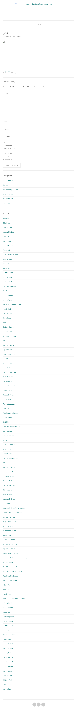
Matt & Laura (7, 671)
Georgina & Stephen (10, 580)
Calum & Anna (8, 295)
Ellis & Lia (6, 223)
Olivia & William (9, 227)
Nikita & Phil (7, 680)
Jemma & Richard (9, 472)
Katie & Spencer (8, 617)
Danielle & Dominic (10, 481)
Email (7, 129)
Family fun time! (9, 404)
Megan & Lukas (8, 232)
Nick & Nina (7, 408)
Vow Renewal (8, 199)
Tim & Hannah (8, 662)
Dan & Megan (7, 381)
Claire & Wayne (8, 436)
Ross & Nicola (8, 648)
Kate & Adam (7, 535)
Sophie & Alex (8, 246)
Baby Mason (7, 490)
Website (7, 136)
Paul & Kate (7, 630)
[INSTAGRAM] (43, 704)
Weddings (6, 203)
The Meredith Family (11, 576)
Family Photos (8, 608)
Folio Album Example (11, 458)
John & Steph (7, 603)
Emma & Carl (7, 612)
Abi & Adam (7, 241)
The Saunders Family (11, 413)
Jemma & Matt (8, 331)
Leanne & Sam (8, 626)
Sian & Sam (7, 291)
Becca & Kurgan (8, 259)
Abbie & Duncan (8, 368)
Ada (4, 341)
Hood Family (7, 494)
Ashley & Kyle (8, 653)
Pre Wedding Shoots (10, 190)
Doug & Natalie (8, 431)
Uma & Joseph (8, 666)
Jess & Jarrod (7, 390)
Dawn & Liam (7, 313)
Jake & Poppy (7, 585)
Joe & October (8, 644)
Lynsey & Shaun (8, 476)
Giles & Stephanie (9, 463)
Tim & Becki (7, 639)
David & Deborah (9, 485)
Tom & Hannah (8, 621)
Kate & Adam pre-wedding (12, 553)
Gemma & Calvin (9, 540)
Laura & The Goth (9, 386)
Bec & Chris (7, 318)
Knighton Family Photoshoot (13, 567)
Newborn (6, 185)
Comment (8, 95)
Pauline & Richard (9, 635)
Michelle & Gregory (10, 336)
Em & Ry (6, 264)
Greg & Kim (7, 684)
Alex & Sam (7, 589)
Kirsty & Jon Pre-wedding (12, 513)
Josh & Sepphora (9, 354)
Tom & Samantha (9, 445)
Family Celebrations (10, 255)
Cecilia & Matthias (9, 286)
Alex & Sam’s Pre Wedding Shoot (15, 599)
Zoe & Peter (7, 440)
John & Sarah (7, 282)
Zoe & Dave (7, 399)
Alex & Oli (6, 322)
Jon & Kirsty (7, 503)
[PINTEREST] (38, 704)
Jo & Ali (5, 359)
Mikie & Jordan (8, 562)
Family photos (8, 181)
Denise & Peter (8, 395)
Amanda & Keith (9, 499)
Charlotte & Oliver (9, 372)
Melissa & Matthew (10, 544)
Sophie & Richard (9, 549)
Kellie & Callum (8, 327)
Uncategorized (8, 194)
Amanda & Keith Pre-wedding (14, 508)
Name (7, 122)
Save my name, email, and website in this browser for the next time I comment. (9, 151)
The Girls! (6, 236)
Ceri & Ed (6, 422)
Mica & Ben (7, 449)
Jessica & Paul (8, 675)
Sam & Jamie (7, 418)
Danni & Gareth (8, 345)
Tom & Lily (7, 250)
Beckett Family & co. (10, 517)
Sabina (19, 37)
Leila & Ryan (7, 277)
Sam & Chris (7, 309)
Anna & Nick (7, 218)
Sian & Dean (7, 594)
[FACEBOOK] (34, 704)
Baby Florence (8, 526)
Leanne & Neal (8, 273)
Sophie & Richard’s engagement (14, 571)
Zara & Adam (7, 363)
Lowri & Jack (7, 454)
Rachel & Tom (8, 377)
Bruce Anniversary (9, 467)
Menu (39, 25)
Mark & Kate (7, 689)
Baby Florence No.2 (10, 522)
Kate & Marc (7, 268)
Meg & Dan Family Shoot (12, 304)
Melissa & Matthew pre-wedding (15, 558)
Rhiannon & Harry (9, 531)
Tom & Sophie (8, 657)
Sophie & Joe (7, 350)
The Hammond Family (9, 72)
